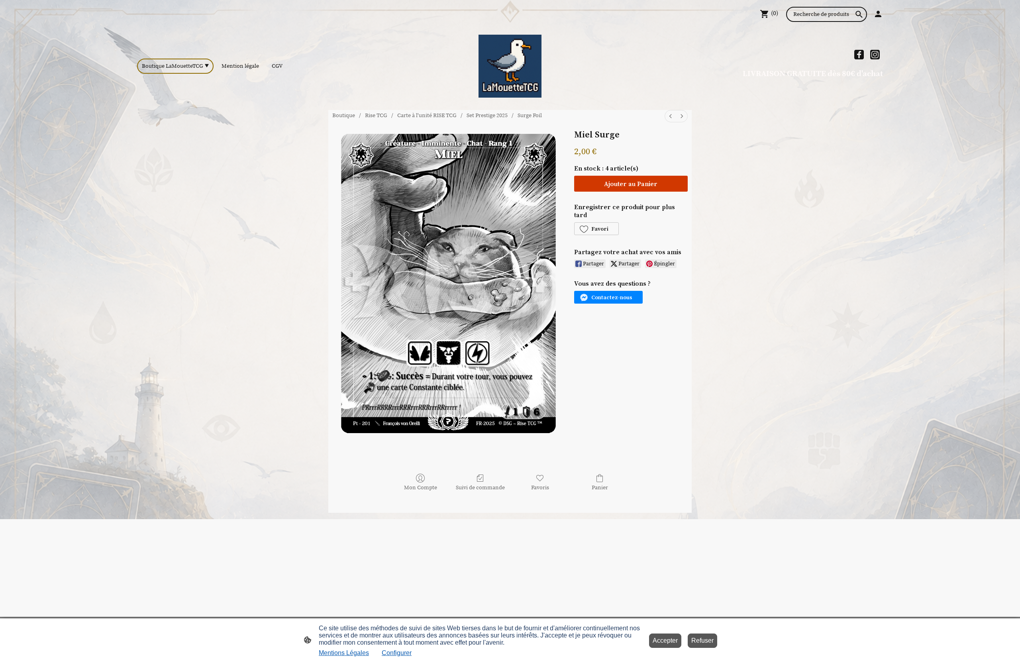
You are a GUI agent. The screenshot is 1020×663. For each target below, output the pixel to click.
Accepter (665, 640)
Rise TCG (376, 115)
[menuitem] (670, 116)
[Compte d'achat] (878, 14)
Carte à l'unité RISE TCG (427, 115)
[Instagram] (875, 54)
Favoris (540, 487)
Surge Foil (530, 115)
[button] (596, 228)
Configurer (397, 652)
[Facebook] (859, 54)
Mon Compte (420, 487)
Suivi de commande (480, 487)
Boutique (343, 115)
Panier (600, 487)
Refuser (702, 640)
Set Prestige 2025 (487, 115)
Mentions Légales (344, 652)
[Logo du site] (510, 66)
